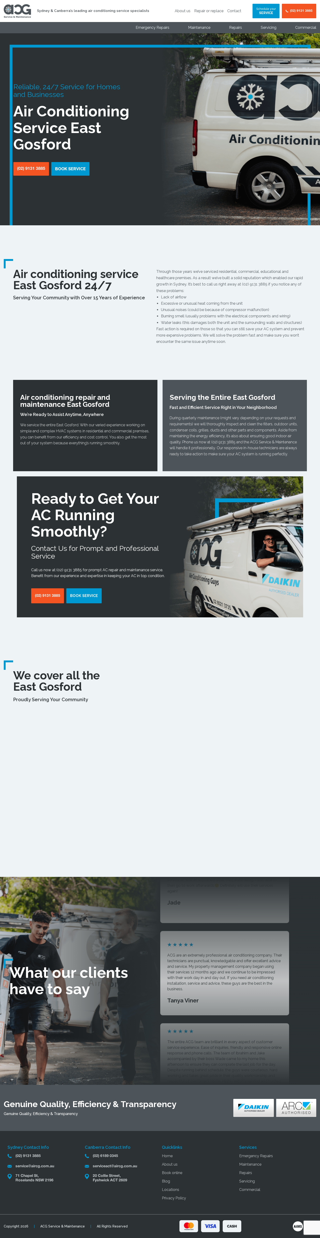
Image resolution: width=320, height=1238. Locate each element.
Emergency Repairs (152, 27)
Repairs (235, 27)
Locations (170, 1189)
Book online (172, 1173)
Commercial (305, 27)
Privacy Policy (174, 1198)
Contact (234, 11)
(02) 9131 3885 (254, 284)
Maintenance (199, 27)
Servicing (268, 27)
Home (167, 1156)
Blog (166, 1181)
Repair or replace (208, 11)
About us (182, 11)
